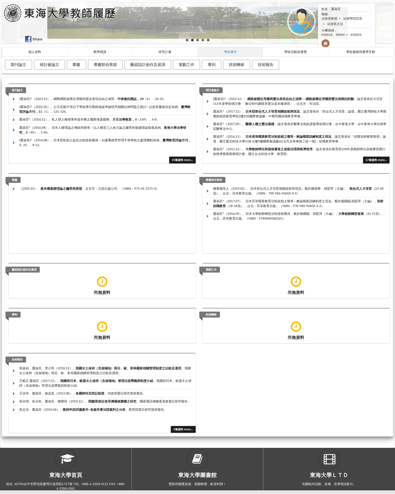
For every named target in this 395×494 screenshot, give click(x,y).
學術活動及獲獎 (295, 52)
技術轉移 (236, 64)
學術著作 (230, 52)
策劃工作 (186, 64)
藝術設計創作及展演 (147, 64)
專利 (212, 64)
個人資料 (34, 52)
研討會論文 (49, 64)
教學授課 (99, 52)
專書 (76, 64)
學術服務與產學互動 (360, 52)
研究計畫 (165, 52)
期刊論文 (18, 64)
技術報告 (265, 64)
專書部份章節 (105, 64)
